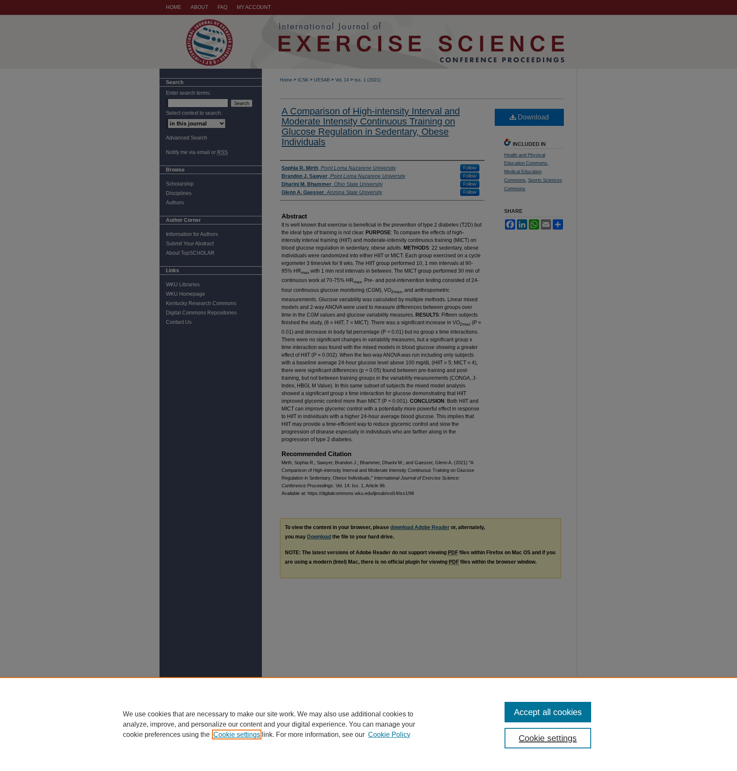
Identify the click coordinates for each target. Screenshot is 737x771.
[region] (368, 724)
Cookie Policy (389, 734)
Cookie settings (236, 734)
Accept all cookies (548, 712)
